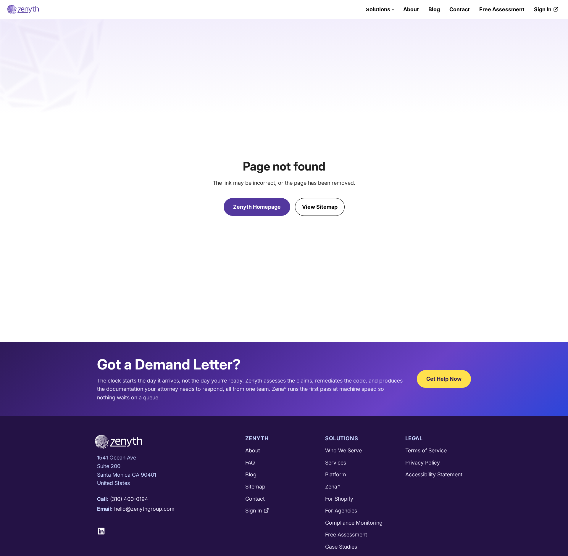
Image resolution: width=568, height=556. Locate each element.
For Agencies (341, 510)
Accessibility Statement (433, 474)
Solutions (378, 9)
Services (335, 462)
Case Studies (341, 547)
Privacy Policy (422, 462)
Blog (434, 9)
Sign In (542, 9)
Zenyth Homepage (257, 207)
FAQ (250, 462)
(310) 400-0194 (129, 499)
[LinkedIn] (103, 531)
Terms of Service (426, 450)
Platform (335, 474)
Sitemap (255, 486)
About (411, 9)
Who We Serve (343, 450)
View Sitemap (320, 207)
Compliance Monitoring (354, 523)
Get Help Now (444, 379)
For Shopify (339, 499)
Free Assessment (502, 9)
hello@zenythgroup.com (144, 509)
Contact (459, 9)
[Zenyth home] (23, 9)
